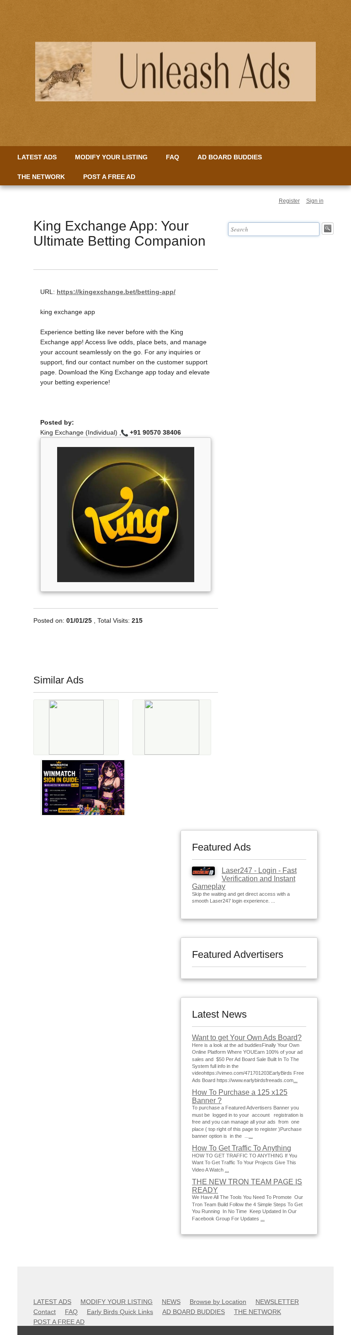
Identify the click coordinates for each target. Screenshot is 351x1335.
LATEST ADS (37, 157)
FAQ (172, 157)
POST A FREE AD (109, 176)
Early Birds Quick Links (120, 1311)
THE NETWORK (41, 176)
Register (289, 201)
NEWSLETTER (277, 1301)
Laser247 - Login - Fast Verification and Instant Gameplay (244, 878)
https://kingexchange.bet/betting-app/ (116, 291)
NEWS (171, 1301)
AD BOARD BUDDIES (229, 157)
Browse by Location (218, 1301)
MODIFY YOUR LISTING (111, 157)
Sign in (315, 201)
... (295, 1080)
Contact (44, 1311)
